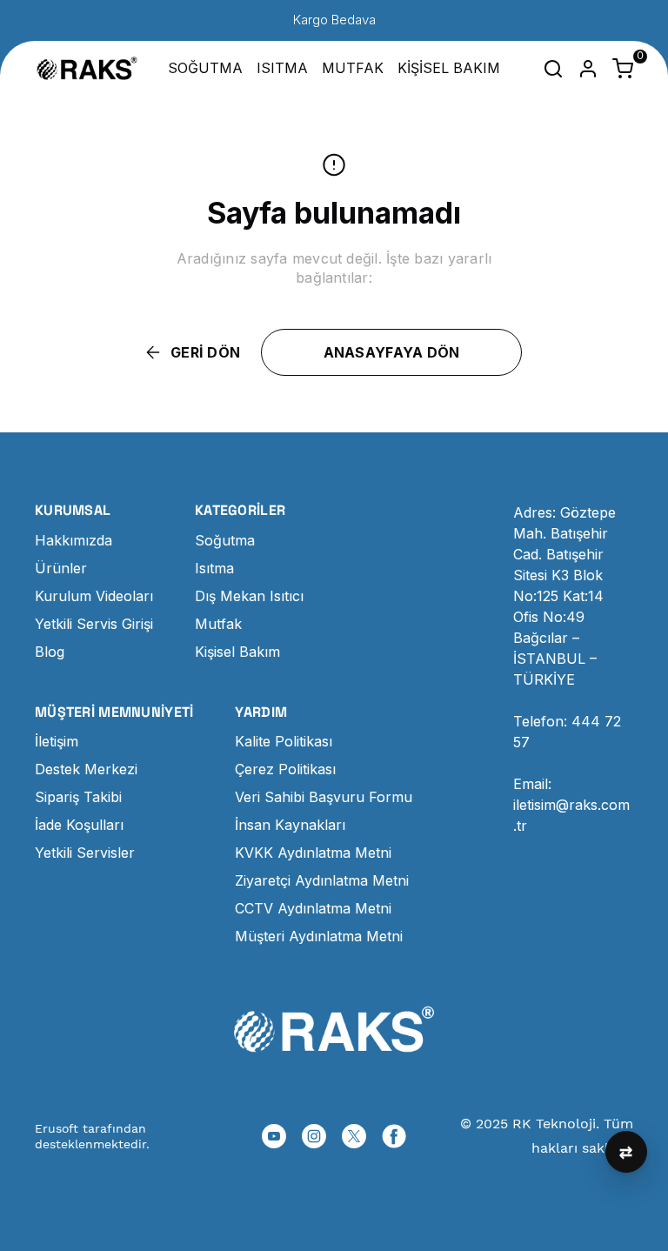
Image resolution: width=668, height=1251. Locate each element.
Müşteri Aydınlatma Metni (319, 936)
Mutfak (218, 623)
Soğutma (225, 540)
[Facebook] (394, 1136)
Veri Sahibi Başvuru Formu (323, 797)
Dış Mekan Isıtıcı (249, 596)
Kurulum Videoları (94, 596)
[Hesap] (588, 68)
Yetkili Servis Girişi (94, 623)
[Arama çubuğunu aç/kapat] (553, 68)
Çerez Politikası (285, 769)
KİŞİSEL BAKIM (448, 68)
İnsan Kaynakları (290, 824)
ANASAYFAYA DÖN (392, 352)
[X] (354, 1136)
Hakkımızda (73, 540)
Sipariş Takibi (78, 797)
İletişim (56, 741)
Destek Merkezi (86, 769)
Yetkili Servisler (85, 852)
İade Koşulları (79, 824)
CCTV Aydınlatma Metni (313, 908)
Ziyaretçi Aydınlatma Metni (322, 880)
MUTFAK (353, 68)
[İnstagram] (314, 1136)
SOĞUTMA (205, 68)
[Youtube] (274, 1136)
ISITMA (282, 68)
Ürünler (61, 568)
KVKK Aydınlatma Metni (313, 852)
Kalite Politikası (283, 741)
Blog (49, 651)
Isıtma (214, 568)
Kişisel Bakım (237, 651)
